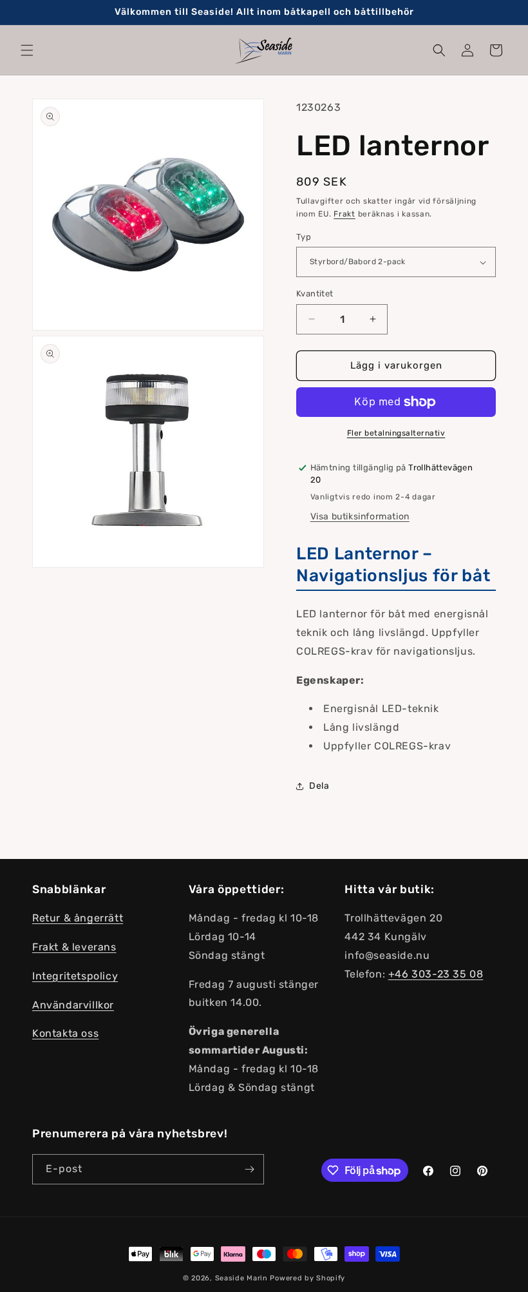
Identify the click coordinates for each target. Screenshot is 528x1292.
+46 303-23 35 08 (436, 974)
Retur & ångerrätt (77, 918)
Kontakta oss (65, 1033)
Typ (303, 237)
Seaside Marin (241, 1278)
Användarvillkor (73, 1005)
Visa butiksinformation (360, 516)
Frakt (344, 213)
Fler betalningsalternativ (396, 433)
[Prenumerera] (249, 1169)
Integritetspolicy (75, 976)
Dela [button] (319, 785)
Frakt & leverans (74, 947)
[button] (27, 50)
